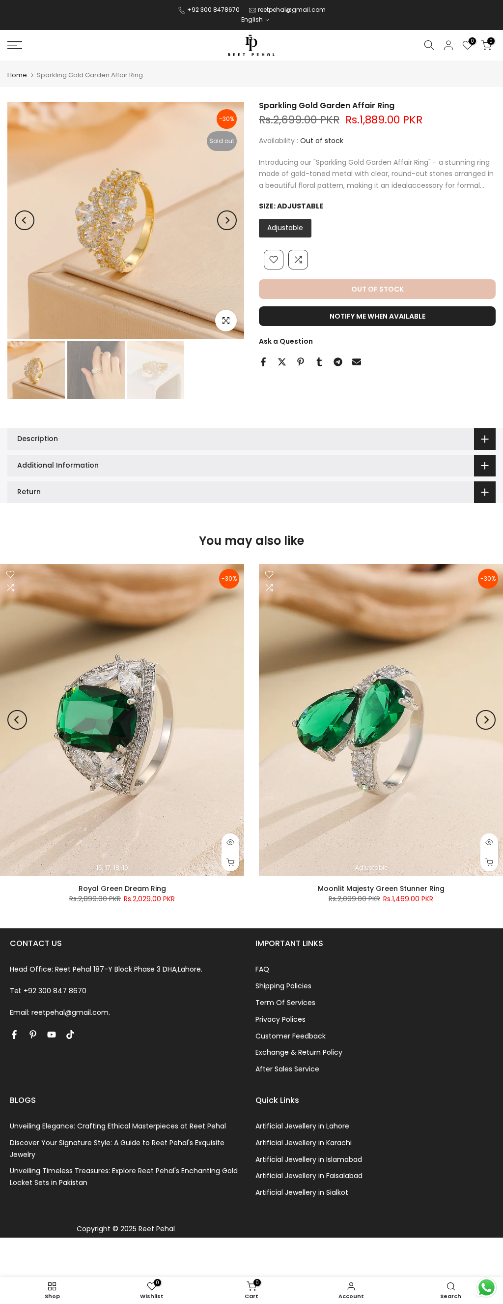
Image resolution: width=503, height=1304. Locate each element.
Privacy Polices (280, 1019)
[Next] (227, 220)
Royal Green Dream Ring (122, 888)
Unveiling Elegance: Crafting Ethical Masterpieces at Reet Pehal (118, 1126)
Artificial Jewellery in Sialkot (301, 1192)
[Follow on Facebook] (14, 1034)
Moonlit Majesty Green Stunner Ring (381, 888)
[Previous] (24, 220)
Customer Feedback (290, 1036)
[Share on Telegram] (338, 361)
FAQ (262, 969)
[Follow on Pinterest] (32, 1034)
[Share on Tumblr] (319, 361)
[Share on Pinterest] (300, 361)
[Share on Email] (356, 361)
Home (17, 75)
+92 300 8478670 (214, 9)
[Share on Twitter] (282, 361)
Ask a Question (286, 341)
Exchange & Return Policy (298, 1052)
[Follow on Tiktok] (70, 1034)
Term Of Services (285, 1003)
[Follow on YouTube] (51, 1034)
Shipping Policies (283, 986)
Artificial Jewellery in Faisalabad (309, 1176)
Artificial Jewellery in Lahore (302, 1126)
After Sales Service (287, 1069)
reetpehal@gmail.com (292, 9)
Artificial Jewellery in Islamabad (308, 1159)
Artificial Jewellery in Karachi (303, 1143)
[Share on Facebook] (263, 361)
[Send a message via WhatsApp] (486, 1287)
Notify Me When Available (377, 316)
